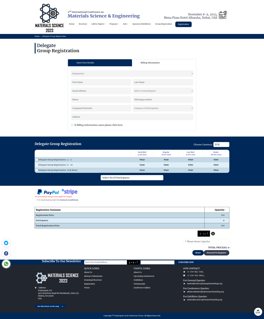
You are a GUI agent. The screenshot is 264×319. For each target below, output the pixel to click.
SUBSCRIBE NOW (186, 262)
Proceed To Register (216, 252)
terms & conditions (69, 200)
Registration (183, 24)
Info (125, 24)
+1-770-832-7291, (195, 272)
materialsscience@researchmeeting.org (204, 300)
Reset (198, 252)
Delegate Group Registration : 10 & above (57, 170)
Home (71, 24)
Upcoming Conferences (144, 276)
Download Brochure (93, 280)
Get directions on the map (48, 306)
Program (113, 24)
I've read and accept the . (58, 200)
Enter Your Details (85, 62)
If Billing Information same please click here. (98, 125)
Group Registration (163, 24)
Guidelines (138, 280)
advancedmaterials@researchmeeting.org (205, 292)
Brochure (83, 24)
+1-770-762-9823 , (195, 275)
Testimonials (139, 284)
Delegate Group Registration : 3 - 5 (55, 159)
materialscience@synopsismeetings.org (204, 283)
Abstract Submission (93, 276)
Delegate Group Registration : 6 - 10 (55, 165)
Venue (87, 288)
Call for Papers (97, 24)
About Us (88, 272)
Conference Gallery (142, 288)
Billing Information (150, 62)
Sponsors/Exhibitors (141, 24)
